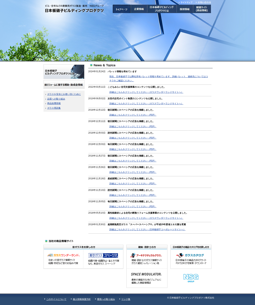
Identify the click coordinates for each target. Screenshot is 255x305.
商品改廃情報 (54, 103)
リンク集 (125, 299)
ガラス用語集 (54, 108)
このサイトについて (56, 299)
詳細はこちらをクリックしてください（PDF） (132, 115)
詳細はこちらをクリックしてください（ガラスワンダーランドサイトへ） (146, 92)
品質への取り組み (56, 99)
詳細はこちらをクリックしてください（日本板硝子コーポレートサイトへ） (147, 229)
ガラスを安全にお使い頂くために (64, 94)
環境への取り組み (106, 299)
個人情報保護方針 (82, 299)
